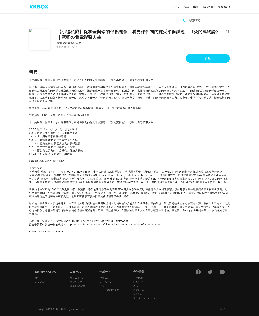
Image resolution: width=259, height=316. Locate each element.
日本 (219, 309)
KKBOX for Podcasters (215, 6)
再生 (208, 58)
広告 (135, 285)
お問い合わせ (140, 290)
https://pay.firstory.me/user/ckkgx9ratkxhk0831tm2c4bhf (92, 221)
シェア (227, 31)
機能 (195, 6)
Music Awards (77, 285)
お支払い (104, 277)
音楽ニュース (77, 277)
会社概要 (138, 277)
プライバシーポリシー (145, 298)
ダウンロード (41, 281)
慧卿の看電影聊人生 (69, 43)
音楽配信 (138, 294)
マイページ (173, 6)
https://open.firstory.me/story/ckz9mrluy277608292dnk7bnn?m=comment (113, 224)
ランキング (76, 281)
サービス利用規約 (109, 290)
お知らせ (138, 281)
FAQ (186, 6)
